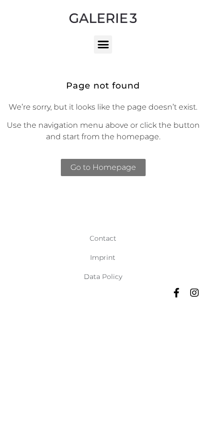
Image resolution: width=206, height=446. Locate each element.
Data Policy (103, 276)
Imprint (102, 257)
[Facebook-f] (176, 293)
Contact (103, 238)
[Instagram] (194, 293)
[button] (103, 44)
